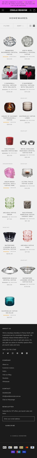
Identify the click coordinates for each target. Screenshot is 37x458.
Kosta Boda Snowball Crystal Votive (27, 52)
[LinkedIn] (27, 353)
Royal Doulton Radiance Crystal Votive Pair (27, 150)
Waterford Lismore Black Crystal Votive (9, 247)
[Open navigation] (3, 10)
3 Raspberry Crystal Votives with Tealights (27, 85)
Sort (19, 26)
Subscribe (10, 425)
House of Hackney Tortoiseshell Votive (9, 118)
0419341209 (6, 393)
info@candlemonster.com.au (11, 396)
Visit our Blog (6, 375)
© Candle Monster (18, 436)
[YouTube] (22, 353)
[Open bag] (34, 10)
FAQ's (4, 371)
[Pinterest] (17, 353)
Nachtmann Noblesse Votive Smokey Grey (27, 214)
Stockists (5, 378)
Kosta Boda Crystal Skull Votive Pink (9, 183)
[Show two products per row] (34, 26)
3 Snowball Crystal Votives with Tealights (10, 85)
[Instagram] (12, 353)
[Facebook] (3, 353)
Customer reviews (8, 368)
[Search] (31, 10)
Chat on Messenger (8, 400)
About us (5, 364)
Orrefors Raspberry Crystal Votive (9, 52)
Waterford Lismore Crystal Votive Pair (27, 280)
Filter (6, 26)
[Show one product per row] (30, 26)
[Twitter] (8, 353)
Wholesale (5, 382)
